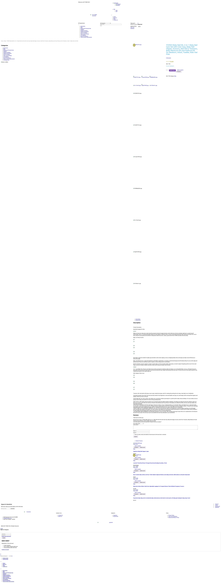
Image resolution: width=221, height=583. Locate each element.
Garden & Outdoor (6, 52)
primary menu (5, 558)
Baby (5, 40)
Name (134, 430)
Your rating (135, 423)
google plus (217, 506)
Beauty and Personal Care (8, 50)
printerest (217, 507)
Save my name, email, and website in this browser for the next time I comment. (150, 434)
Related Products (139, 440)
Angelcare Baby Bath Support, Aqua (141, 451)
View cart (132, 27)
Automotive (5, 48)
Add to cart (172, 70)
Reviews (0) (138, 320)
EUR (116, 11)
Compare (179, 71)
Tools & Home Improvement (9, 58)
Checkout (132, 28)
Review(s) (168, 58)
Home (2, 40)
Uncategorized (6, 60)
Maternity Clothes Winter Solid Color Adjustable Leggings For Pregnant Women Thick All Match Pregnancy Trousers (158, 486)
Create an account (5, 549)
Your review (136, 424)
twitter (216, 505)
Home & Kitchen (6, 54)
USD (114, 9)
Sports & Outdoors (7, 57)
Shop (4, 565)
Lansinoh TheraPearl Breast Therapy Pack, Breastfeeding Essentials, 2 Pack (150, 463)
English (116, 3)
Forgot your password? (6, 536)
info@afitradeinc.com (7, 518)
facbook (216, 504)
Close (1, 528)
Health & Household (7, 53)
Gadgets (5, 51)
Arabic (118, 5)
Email (134, 432)
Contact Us (5, 566)
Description (138, 319)
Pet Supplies (6, 56)
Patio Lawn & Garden (7, 55)
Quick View (135, 444)
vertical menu (5, 559)
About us (4, 564)
